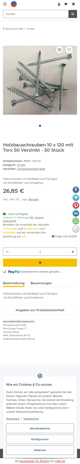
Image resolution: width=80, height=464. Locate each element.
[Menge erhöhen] (73, 251)
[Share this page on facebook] (76, 189)
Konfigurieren (40, 439)
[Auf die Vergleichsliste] (59, 50)
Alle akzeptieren (40, 428)
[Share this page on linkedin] (76, 213)
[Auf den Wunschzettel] (69, 50)
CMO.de (60, 461)
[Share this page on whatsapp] (76, 221)
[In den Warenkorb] (6, 40)
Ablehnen (40, 450)
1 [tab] (40, 126)
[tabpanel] (40, 80)
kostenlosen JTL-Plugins (34, 461)
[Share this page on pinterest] (76, 205)
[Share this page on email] (76, 229)
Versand (33, 199)
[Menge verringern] (7, 251)
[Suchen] (72, 14)
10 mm (21, 165)
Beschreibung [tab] (14, 283)
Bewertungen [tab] (41, 283)
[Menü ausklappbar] (5, 2)
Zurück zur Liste (14, 28)
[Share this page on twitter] (76, 197)
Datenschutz (31, 418)
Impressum (13, 418)
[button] (59, 4)
